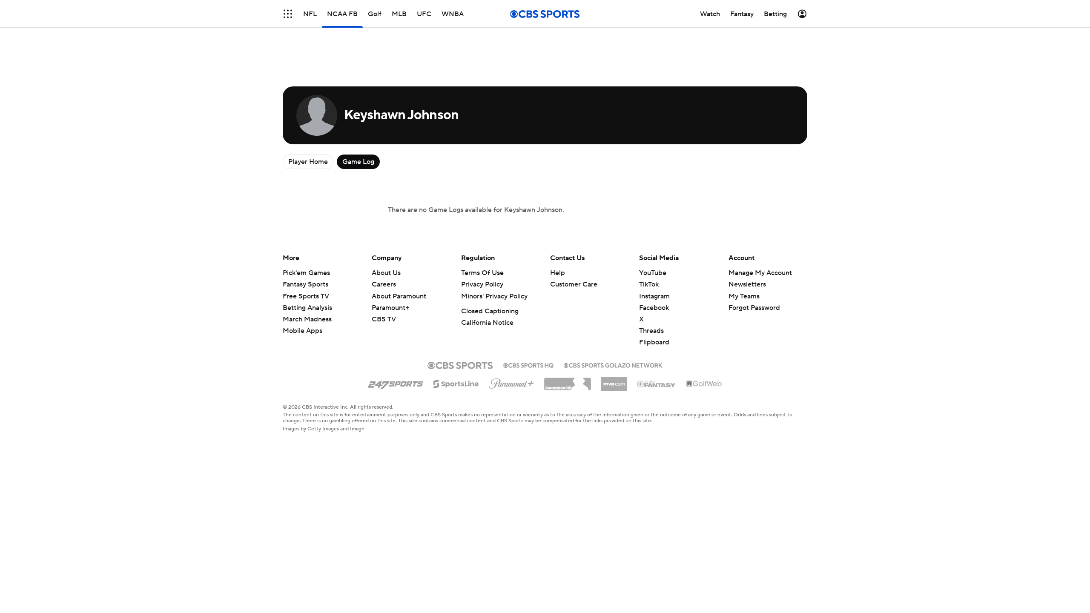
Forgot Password (754, 308)
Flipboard (654, 342)
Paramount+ (390, 308)
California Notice (487, 322)
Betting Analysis (307, 308)
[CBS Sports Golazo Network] (613, 364)
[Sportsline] (456, 382)
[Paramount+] (511, 382)
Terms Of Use (482, 273)
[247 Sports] (395, 382)
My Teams (744, 296)
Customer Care (573, 284)
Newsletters (747, 284)
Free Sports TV (306, 296)
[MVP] (614, 380)
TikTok (649, 284)
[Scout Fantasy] (656, 383)
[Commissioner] (567, 381)
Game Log (358, 162)
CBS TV (384, 319)
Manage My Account (760, 273)
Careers (384, 284)
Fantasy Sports (305, 284)
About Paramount (399, 296)
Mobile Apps (302, 331)
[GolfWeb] (704, 384)
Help (557, 273)
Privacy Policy (482, 284)
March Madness (307, 319)
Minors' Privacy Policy (494, 296)
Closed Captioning (490, 311)
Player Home (308, 162)
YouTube (652, 273)
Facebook (654, 308)
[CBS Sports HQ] (528, 364)
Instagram (654, 296)
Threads (651, 331)
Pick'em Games (306, 273)
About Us (386, 273)
